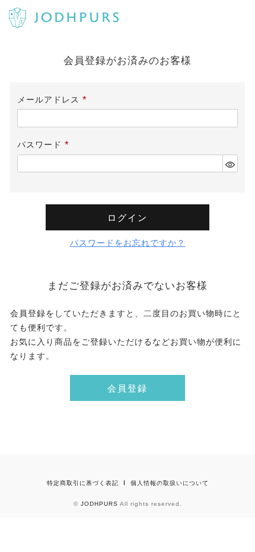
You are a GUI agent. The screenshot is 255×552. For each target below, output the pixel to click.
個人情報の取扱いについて (169, 483)
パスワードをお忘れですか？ (128, 243)
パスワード (45, 144)
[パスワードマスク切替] (229, 163)
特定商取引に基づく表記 (83, 483)
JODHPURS (99, 503)
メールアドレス (54, 99)
